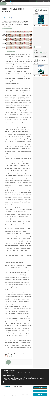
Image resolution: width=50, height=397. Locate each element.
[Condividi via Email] (8, 18)
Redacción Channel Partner (7, 28)
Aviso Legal (17, 372)
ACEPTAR (40, 394)
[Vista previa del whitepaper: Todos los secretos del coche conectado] (40, 69)
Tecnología (7, 15)
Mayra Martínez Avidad (10, 51)
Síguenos (11, 370)
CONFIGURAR (40, 387)
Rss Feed (12, 372)
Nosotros (4, 372)
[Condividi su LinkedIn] (4, 18)
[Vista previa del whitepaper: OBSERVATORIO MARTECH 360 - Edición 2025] (40, 19)
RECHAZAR (40, 391)
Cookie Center (29, 372)
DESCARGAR (45, 25)
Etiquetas (8, 372)
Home (3, 15)
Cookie (25, 372)
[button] (3, 3)
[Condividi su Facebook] (11, 18)
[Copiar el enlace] (6, 18)
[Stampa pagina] (9, 18)
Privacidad (21, 372)
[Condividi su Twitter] (2, 18)
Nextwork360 (12, 377)
